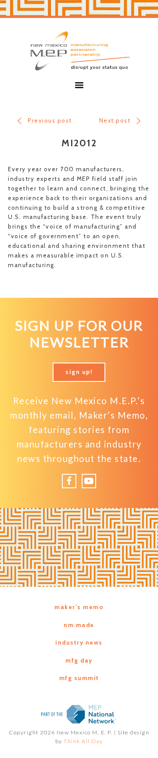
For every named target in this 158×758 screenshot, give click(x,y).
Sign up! (79, 371)
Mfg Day (79, 660)
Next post (115, 120)
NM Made (79, 624)
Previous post (50, 120)
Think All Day (83, 741)
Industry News (79, 642)
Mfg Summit (79, 677)
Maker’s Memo (79, 606)
